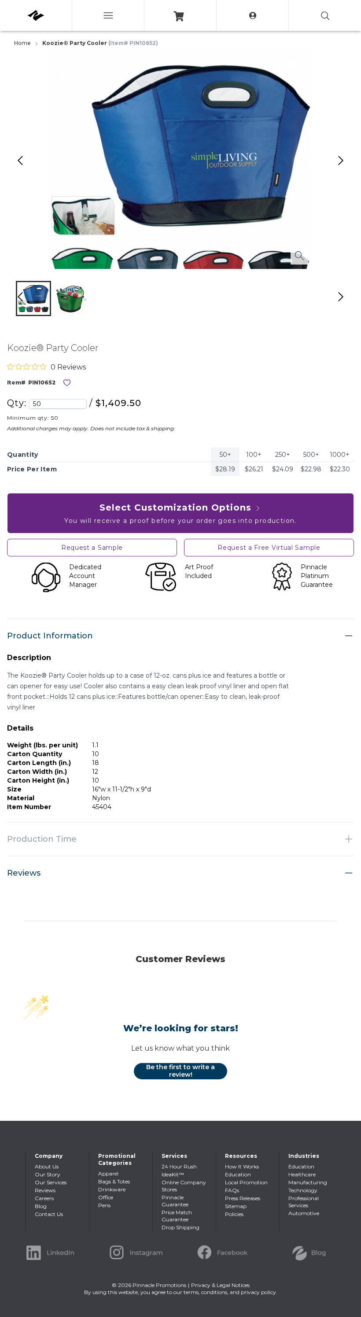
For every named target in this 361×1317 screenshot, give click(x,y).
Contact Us (49, 1214)
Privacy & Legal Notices (220, 1285)
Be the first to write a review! (180, 1071)
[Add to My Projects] (67, 382)
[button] (33, 298)
